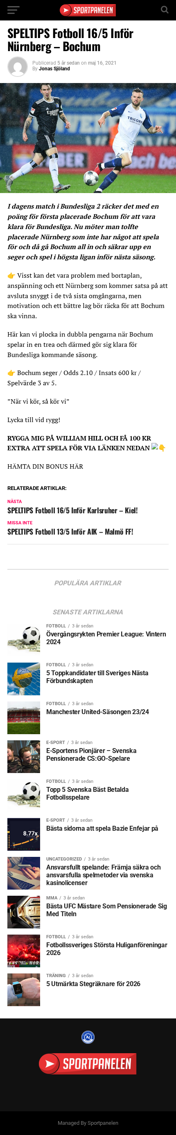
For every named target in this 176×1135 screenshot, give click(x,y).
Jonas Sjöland (54, 69)
